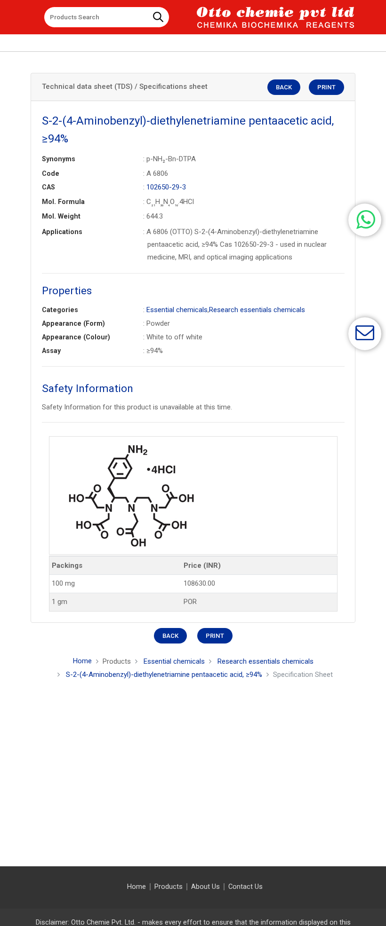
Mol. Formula (63, 201)
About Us (205, 886)
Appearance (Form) (73, 323)
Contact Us (245, 886)
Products (168, 886)
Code (50, 173)
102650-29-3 (166, 187)
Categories (60, 310)
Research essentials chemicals (257, 310)
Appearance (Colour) (76, 337)
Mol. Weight (61, 216)
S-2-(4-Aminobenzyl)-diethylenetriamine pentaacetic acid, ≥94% (164, 674)
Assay (51, 350)
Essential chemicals (177, 310)
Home (82, 661)
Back (284, 87)
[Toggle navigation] (30, 14)
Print (326, 87)
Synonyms (58, 159)
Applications (62, 231)
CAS (48, 187)
